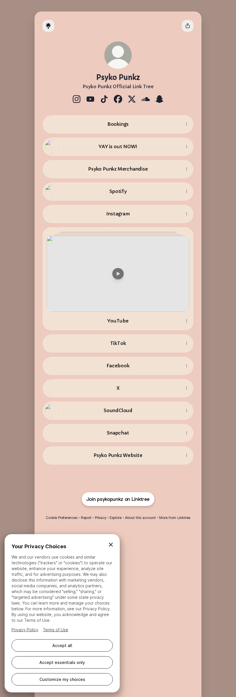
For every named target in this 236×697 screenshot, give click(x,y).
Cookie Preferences (61, 517)
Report (86, 517)
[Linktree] (48, 26)
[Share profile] (187, 26)
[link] (76, 99)
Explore (115, 517)
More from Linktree (174, 517)
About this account (140, 517)
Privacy (100, 517)
